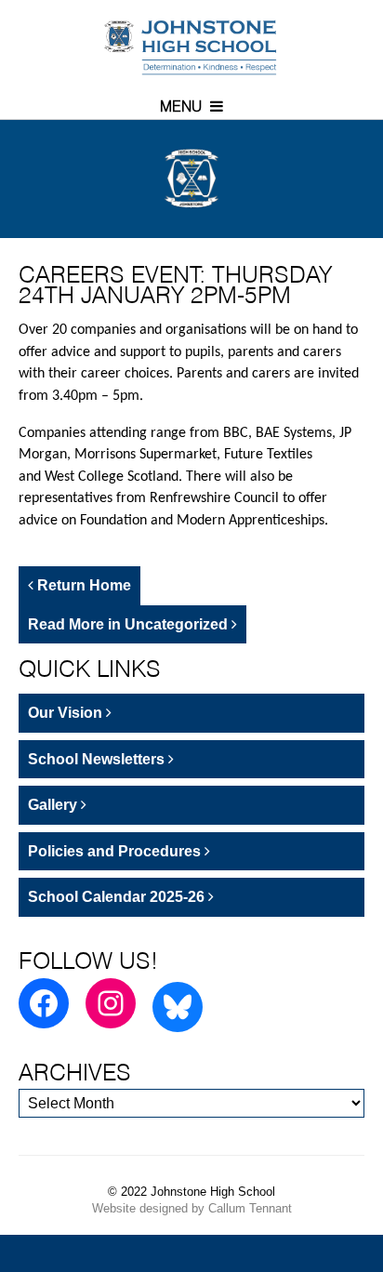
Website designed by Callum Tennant (192, 1208)
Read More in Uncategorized (129, 624)
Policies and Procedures (116, 851)
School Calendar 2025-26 (118, 897)
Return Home (82, 585)
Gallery (54, 805)
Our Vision (67, 713)
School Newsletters (98, 759)
